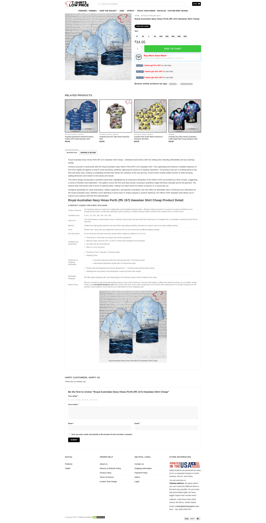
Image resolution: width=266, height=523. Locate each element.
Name (71, 423)
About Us (103, 464)
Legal (137, 482)
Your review (73, 404)
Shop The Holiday (108, 11)
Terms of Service (107, 477)
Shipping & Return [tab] (88, 152)
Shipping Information (143, 468)
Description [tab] (72, 152)
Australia (172, 84)
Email (137, 423)
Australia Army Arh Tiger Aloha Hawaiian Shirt (114, 138)
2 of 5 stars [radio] (72, 400)
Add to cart (172, 48)
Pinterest (68, 464)
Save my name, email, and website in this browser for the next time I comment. (101, 434)
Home (137, 16)
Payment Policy (141, 473)
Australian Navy (186, 84)
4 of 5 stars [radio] (84, 400)
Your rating (73, 396)
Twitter (67, 468)
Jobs (121, 11)
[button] (196, 4)
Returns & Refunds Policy (110, 468)
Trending (82, 11)
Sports (130, 11)
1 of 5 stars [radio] (69, 400)
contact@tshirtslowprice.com (103, 285)
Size (137, 31)
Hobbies (93, 11)
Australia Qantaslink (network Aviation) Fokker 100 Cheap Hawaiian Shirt (79, 138)
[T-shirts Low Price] (77, 4)
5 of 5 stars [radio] (93, 400)
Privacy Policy (105, 473)
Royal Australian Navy (151, 16)
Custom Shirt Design (178, 11)
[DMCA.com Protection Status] (98, 517)
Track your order (146, 11)
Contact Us (139, 464)
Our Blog (161, 11)
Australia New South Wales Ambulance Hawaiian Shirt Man (148, 138)
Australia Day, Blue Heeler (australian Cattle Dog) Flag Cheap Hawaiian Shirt (183, 138)
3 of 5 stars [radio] (77, 400)
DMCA (137, 477)
